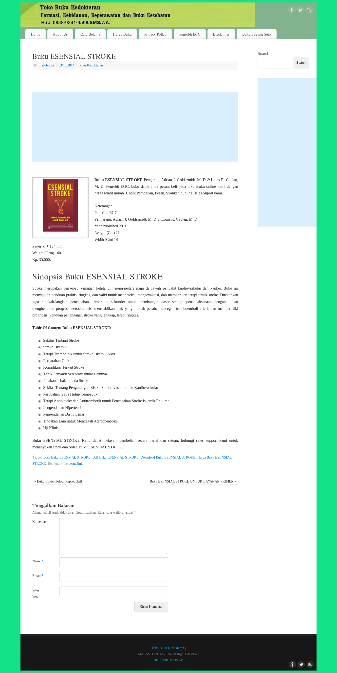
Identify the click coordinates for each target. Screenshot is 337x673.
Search (263, 53)
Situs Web (35, 593)
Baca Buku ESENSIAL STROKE (67, 457)
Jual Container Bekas (168, 660)
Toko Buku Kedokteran (167, 648)
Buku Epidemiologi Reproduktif (58, 481)
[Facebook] (292, 11)
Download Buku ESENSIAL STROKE (168, 457)
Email (37, 576)
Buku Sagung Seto (256, 34)
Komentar (39, 524)
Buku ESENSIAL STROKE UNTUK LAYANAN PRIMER (193, 481)
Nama (37, 561)
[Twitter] (300, 11)
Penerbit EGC (189, 34)
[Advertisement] (135, 127)
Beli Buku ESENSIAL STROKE (116, 457)
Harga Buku (122, 34)
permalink (76, 463)
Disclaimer (221, 34)
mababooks (46, 65)
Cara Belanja (90, 34)
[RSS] (309, 11)
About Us (60, 34)
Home (35, 34)
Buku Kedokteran (90, 65)
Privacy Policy (155, 34)
